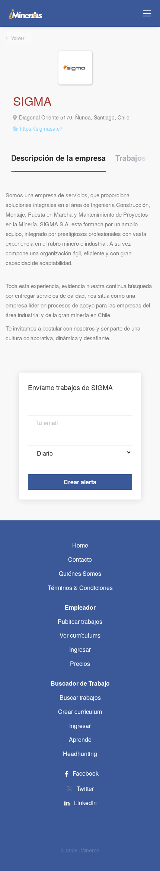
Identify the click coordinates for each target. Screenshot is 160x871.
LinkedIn (85, 802)
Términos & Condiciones (80, 587)
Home (80, 545)
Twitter (85, 788)
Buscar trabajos (80, 697)
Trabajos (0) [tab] (136, 158)
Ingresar (80, 649)
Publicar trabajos (80, 621)
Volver (17, 38)
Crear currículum (80, 711)
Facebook (85, 773)
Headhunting (80, 753)
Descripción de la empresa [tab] (58, 158)
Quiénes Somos (80, 573)
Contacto (80, 559)
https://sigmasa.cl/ (41, 128)
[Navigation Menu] (147, 13)
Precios (80, 663)
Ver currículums (80, 635)
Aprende (80, 739)
